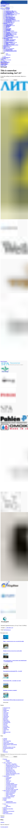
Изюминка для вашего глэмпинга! (10, 690)
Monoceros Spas (6, 732)
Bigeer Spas (5, 719)
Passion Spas (6, 710)
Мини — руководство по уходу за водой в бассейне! (13, 641)
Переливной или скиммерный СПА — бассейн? (12, 671)
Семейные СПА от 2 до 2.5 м (13, 13)
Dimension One (6, 707)
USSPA (5, 711)
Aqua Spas (5, 715)
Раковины (5, 36)
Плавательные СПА (10, 18)
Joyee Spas (5, 726)
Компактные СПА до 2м (11, 12)
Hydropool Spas (6, 722)
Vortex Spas (5, 712)
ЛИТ (4, 733)
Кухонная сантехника (8, 748)
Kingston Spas (6, 727)
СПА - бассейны (7, 740)
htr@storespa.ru (7, 629)
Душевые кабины (10, 30)
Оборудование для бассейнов (10, 744)
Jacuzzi (4, 709)
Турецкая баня (6, 47)
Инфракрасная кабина (8, 23)
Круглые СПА (9, 15)
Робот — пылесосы (7, 37)
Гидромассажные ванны (11, 32)
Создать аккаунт (4, 826)
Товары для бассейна (11, 39)
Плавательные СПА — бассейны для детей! (12, 680)
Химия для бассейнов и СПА (13, 20)
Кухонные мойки (10, 35)
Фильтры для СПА (10, 22)
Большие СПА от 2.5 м (11, 14)
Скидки (8, 8)
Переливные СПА (10, 17)
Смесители (5, 43)
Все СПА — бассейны (11, 11)
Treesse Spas (6, 729)
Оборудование (9, 42)
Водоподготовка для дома (12, 36)
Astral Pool (5, 717)
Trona (4, 730)
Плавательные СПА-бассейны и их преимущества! (13, 699)
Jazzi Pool (5, 723)
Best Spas (5, 718)
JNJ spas (5, 724)
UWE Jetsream (6, 721)
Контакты (8, 54)
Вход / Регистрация (7, 813)
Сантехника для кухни (11, 33)
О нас (4, 749)
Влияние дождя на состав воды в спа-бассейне (12, 650)
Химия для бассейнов (8, 743)
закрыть (2, 817)
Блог (7, 53)
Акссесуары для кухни (11, 34)
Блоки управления (10, 40)
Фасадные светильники (8, 48)
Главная (5, 738)
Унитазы (8, 29)
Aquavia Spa (6, 716)
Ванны (7, 27)
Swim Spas (5, 713)
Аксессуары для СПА (11, 19)
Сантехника (6, 38)
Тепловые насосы (10, 44)
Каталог (8, 7)
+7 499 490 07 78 (9, 627)
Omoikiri (5, 728)
